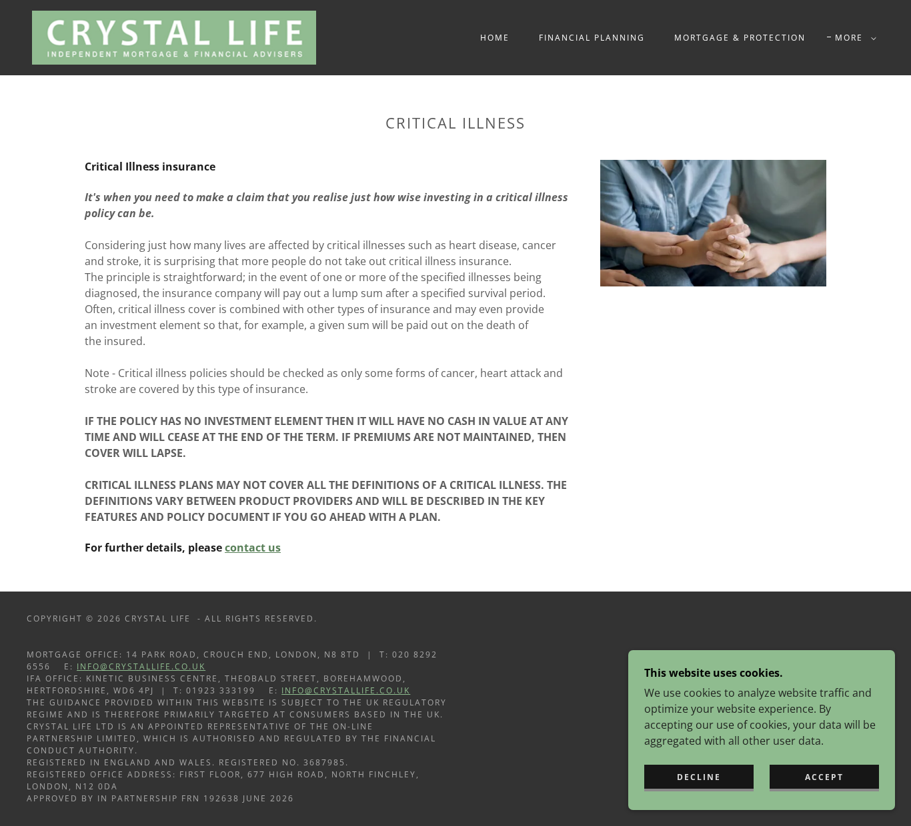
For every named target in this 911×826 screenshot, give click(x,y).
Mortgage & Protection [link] (740, 37)
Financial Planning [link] (592, 37)
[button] (853, 38)
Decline (699, 777)
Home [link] (495, 37)
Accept (824, 777)
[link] (174, 36)
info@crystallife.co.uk (141, 666)
